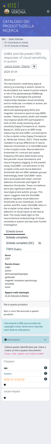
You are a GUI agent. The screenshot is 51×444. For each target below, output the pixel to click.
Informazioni (13, 339)
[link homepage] (10, 5)
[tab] (40, 243)
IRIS (4, 39)
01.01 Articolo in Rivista (16, 45)
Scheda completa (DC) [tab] (20, 243)
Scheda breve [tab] (14, 231)
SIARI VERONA (16, 39)
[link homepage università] (15, 11)
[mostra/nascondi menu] (48, 11)
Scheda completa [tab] (17, 237)
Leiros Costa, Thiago (17, 66)
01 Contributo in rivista (16, 42)
